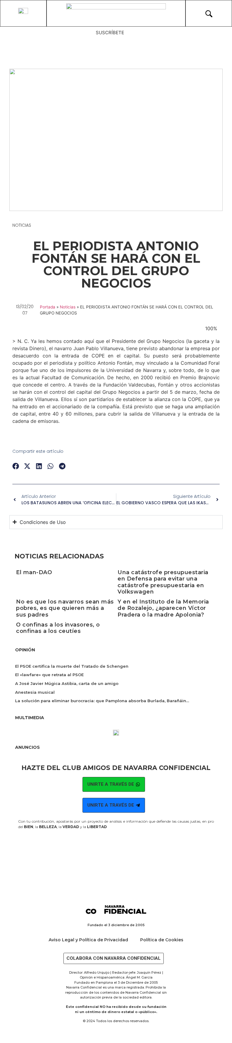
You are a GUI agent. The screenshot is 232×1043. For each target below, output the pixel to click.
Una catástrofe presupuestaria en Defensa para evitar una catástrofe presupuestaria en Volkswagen (163, 582)
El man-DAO (34, 572)
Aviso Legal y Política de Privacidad (88, 940)
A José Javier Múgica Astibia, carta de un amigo (66, 683)
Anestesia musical (35, 692)
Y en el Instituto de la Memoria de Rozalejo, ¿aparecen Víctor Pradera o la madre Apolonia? (163, 608)
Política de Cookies (161, 940)
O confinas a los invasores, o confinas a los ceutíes (58, 628)
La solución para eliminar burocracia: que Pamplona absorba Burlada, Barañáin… (102, 700)
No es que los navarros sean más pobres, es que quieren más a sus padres (65, 608)
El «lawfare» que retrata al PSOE (49, 674)
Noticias (21, 225)
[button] (15, 466)
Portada (47, 306)
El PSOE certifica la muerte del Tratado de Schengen (71, 666)
